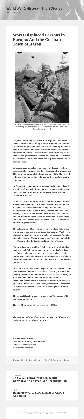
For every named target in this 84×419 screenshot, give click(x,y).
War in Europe (64, 360)
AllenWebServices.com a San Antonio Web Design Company (51, 412)
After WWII (48, 360)
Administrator (36, 360)
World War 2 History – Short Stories (34, 8)
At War (55, 360)
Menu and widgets (74, 10)
